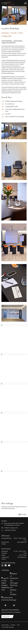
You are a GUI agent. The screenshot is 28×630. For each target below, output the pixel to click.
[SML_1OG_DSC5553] (14, 313)
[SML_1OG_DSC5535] (14, 483)
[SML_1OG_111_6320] (14, 337)
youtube (9, 565)
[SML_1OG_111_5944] (14, 161)
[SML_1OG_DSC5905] (14, 367)
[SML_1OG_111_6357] (14, 454)
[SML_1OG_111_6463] (14, 425)
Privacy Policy (5, 625)
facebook (5, 565)
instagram (2, 565)
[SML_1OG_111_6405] (14, 396)
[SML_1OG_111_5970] (14, 202)
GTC (18, 625)
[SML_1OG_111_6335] (14, 283)
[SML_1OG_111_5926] (14, 130)
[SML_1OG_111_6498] (14, 242)
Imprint (13, 625)
